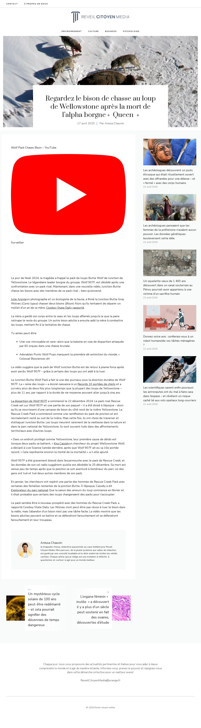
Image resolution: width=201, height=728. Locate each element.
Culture (93, 31)
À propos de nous (36, 4)
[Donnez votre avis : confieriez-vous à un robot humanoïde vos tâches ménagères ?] (169, 329)
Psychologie (131, 31)
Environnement (72, 31)
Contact (12, 4)
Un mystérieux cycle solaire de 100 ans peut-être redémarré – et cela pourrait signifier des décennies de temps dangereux (44, 609)
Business (111, 31)
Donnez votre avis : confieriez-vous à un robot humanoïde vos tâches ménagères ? (169, 341)
